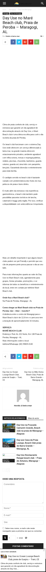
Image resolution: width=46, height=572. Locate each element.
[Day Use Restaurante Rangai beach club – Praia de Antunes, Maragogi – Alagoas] (9, 458)
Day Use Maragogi (24, 9)
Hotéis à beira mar (13, 36)
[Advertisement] (23, 99)
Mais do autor (33, 418)
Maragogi (12, 9)
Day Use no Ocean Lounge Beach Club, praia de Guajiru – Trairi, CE (12, 376)
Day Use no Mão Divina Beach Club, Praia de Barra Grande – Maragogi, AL (33, 376)
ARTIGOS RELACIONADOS (14, 418)
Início (4, 9)
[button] (42, 3)
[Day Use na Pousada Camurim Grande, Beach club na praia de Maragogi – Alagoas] (9, 427)
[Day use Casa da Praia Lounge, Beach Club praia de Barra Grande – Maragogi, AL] (9, 443)
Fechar (44, 550)
